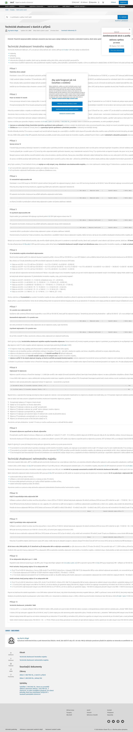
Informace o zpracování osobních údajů (31, 729)
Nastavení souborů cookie (53, 729)
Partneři (89, 712)
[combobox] (66, 17)
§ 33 (105, 466)
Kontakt (109, 710)
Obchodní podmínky (11, 729)
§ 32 (49, 216)
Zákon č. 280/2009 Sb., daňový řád (31, 678)
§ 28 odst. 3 (64, 345)
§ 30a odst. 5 (27, 244)
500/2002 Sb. (65, 121)
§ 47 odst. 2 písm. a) (48, 121)
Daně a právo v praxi (21, 9)
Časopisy (12, 9)
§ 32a (29, 466)
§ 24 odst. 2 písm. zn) (70, 563)
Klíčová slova (70, 710)
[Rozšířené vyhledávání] (7, 17)
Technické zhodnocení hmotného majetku (33, 657)
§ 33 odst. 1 (65, 50)
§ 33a (26, 135)
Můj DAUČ (69, 715)
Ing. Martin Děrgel (13, 30)
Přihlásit (113, 2)
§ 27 (58, 450)
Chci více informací (116, 50)
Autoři (88, 710)
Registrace (123, 2)
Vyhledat (123, 17)
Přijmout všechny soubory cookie (67, 103)
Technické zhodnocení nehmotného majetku (34, 660)
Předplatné (110, 712)
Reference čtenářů (92, 715)
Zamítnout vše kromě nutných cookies (67, 109)
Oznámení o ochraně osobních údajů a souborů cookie (65, 98)
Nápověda (94, 2)
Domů (6, 9)
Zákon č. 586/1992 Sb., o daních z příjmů (33, 675)
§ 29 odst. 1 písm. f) (122, 596)
